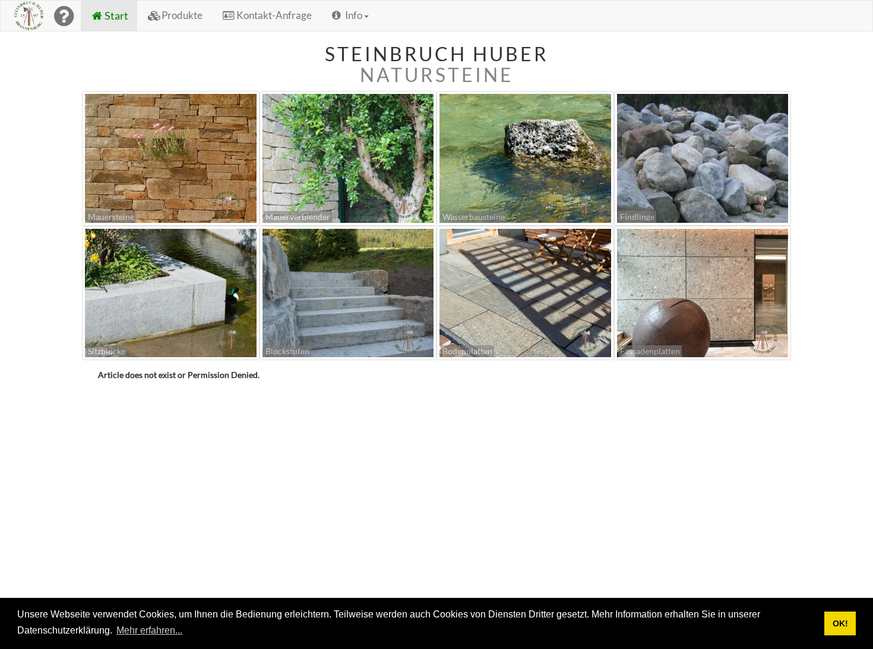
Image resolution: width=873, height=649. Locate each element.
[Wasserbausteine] (525, 157)
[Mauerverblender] (348, 157)
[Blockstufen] (348, 291)
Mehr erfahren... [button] (149, 630)
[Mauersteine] (171, 157)
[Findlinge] (703, 157)
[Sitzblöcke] (171, 291)
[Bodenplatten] (525, 291)
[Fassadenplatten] (703, 291)
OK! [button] (840, 623)
